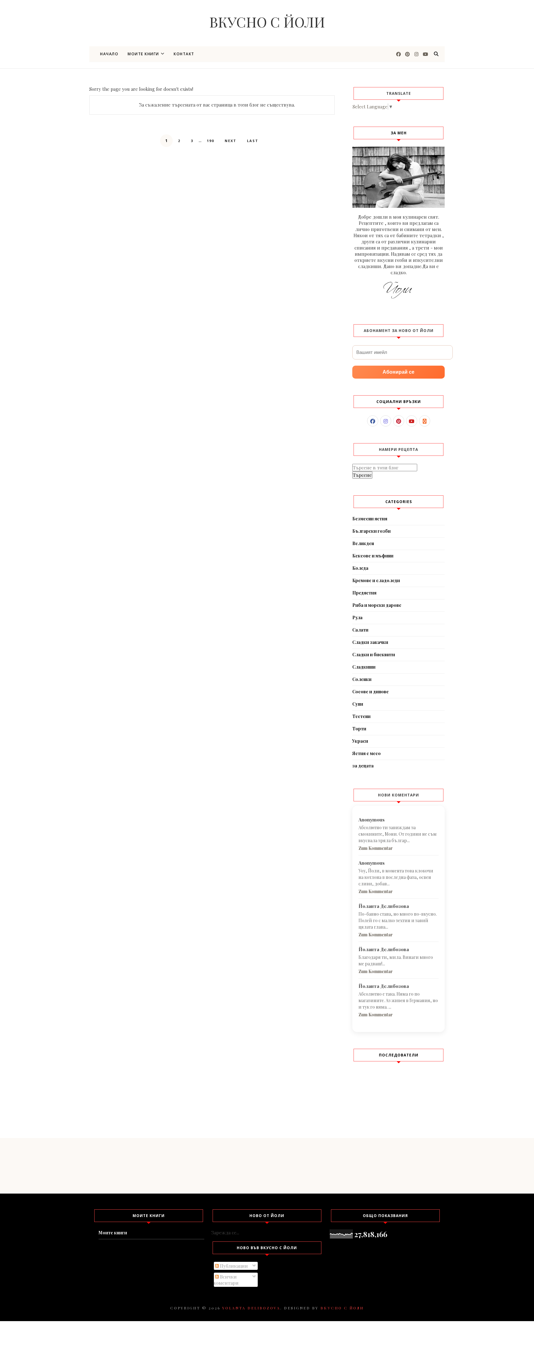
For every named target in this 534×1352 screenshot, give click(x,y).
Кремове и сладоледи (376, 580)
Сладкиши (363, 667)
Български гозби (371, 531)
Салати (360, 630)
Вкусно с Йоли (267, 21)
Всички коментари (226, 1280)
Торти (359, 729)
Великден (363, 543)
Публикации (233, 1266)
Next (230, 140)
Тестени (361, 716)
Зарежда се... (225, 1232)
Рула (357, 617)
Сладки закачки (370, 642)
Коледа (360, 568)
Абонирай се (398, 372)
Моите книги (143, 54)
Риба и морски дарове (376, 605)
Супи (357, 704)
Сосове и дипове (370, 692)
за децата (363, 766)
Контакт (184, 54)
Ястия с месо (366, 753)
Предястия (364, 593)
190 (210, 140)
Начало (109, 54)
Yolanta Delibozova (251, 1307)
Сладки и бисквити (373, 654)
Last (252, 140)
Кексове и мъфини (372, 556)
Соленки (361, 679)
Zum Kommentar (375, 848)
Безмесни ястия (369, 519)
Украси (360, 741)
